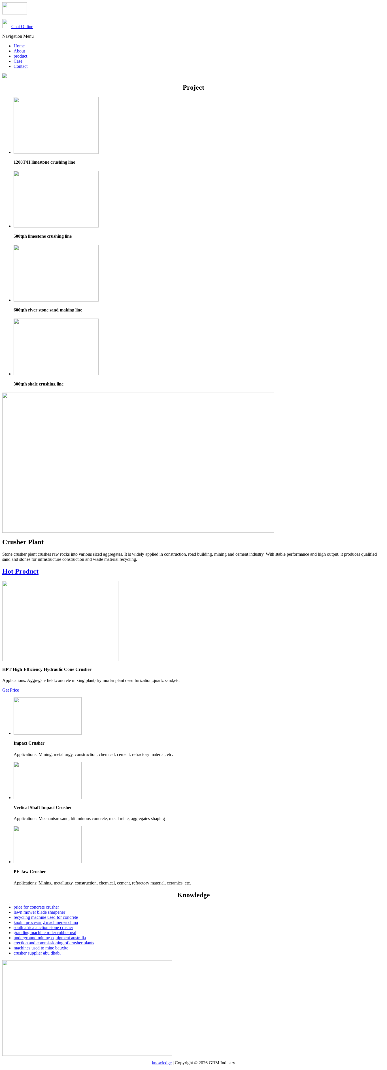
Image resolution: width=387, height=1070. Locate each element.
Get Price (10, 690)
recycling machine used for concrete (46, 917)
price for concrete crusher (36, 907)
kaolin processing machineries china (46, 922)
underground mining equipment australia (50, 937)
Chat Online (22, 26)
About (19, 51)
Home (19, 45)
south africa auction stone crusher (43, 927)
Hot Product (20, 571)
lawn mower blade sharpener (39, 912)
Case (18, 61)
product (20, 56)
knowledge (162, 1062)
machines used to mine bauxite (41, 947)
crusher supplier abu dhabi (37, 953)
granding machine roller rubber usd (45, 932)
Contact (20, 66)
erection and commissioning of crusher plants (54, 942)
